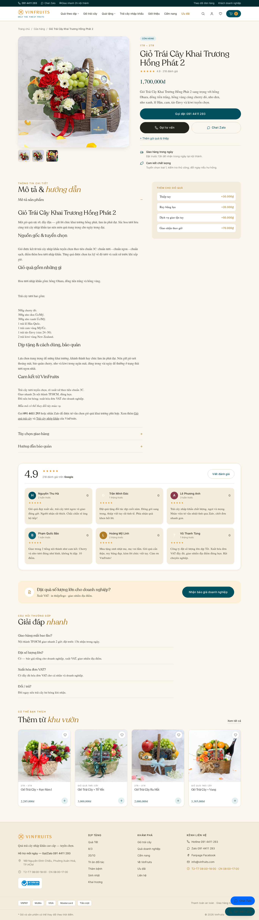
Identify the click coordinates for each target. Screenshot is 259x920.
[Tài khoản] (212, 13)
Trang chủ (24, 28)
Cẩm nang (170, 13)
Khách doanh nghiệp (229, 3)
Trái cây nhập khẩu (132, 13)
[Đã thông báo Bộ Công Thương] (30, 883)
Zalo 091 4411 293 (203, 848)
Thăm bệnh (95, 868)
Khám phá (145, 835)
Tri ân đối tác (96, 862)
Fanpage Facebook (204, 855)
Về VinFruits (144, 862)
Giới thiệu (154, 13)
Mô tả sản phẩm (80, 199)
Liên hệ (141, 875)
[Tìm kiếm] (203, 13)
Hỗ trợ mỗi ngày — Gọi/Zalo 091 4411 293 (44, 853)
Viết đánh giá (221, 474)
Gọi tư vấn (167, 127)
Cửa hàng (39, 28)
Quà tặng (108, 13)
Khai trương (95, 882)
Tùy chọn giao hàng (80, 433)
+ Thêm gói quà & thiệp (154, 138)
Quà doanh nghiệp (148, 848)
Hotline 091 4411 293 (205, 841)
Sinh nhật (94, 875)
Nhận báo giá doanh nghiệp (208, 592)
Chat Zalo (50, 3)
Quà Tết (93, 842)
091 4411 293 (29, 3)
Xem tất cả (234, 720)
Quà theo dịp (70, 13)
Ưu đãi (185, 13)
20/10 (91, 855)
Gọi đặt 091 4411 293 (190, 114)
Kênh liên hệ (197, 835)
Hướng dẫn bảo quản (80, 446)
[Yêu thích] (220, 13)
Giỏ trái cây (90, 13)
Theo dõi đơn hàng (204, 3)
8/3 (90, 848)
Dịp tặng (94, 835)
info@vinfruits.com (203, 861)
